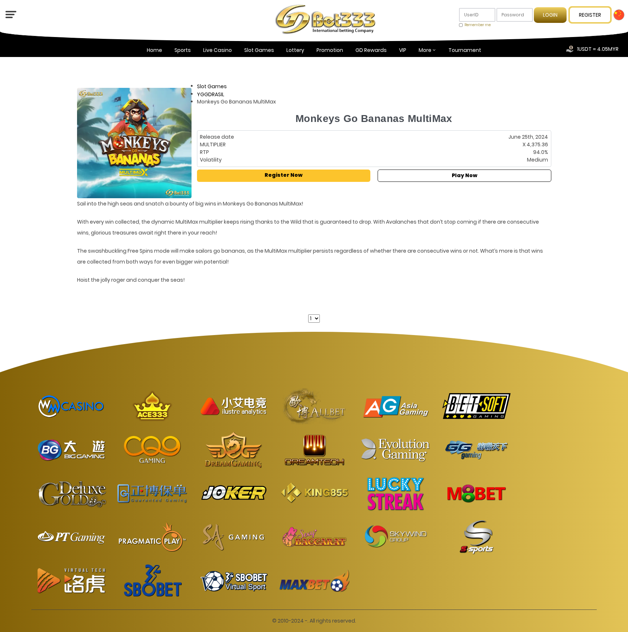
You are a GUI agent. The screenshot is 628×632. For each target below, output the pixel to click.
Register (590, 15)
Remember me (477, 25)
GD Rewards (371, 50)
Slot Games (259, 50)
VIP (402, 50)
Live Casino (217, 50)
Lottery (295, 50)
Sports (182, 50)
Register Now (283, 175)
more (425, 50)
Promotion (330, 50)
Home (154, 50)
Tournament (464, 50)
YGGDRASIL (210, 94)
